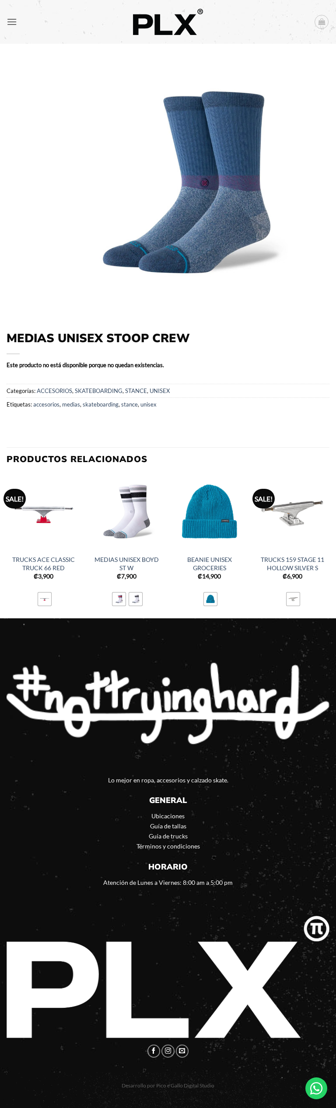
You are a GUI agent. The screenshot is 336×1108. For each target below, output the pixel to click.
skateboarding (101, 404)
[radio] (44, 599)
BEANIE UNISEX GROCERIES (209, 564)
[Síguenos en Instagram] (168, 1051)
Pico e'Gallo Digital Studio (185, 1085)
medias (71, 404)
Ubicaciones (168, 816)
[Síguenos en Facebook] (154, 1051)
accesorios (46, 404)
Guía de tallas (168, 826)
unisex (148, 404)
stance (129, 404)
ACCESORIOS (54, 390)
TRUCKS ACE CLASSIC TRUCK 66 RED (43, 564)
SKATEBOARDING (98, 390)
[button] (12, 21)
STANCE (136, 390)
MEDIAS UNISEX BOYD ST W (126, 564)
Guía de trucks (168, 836)
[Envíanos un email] (182, 1051)
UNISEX (160, 390)
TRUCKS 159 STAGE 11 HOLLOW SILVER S (292, 564)
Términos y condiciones (168, 846)
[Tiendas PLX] (168, 22)
